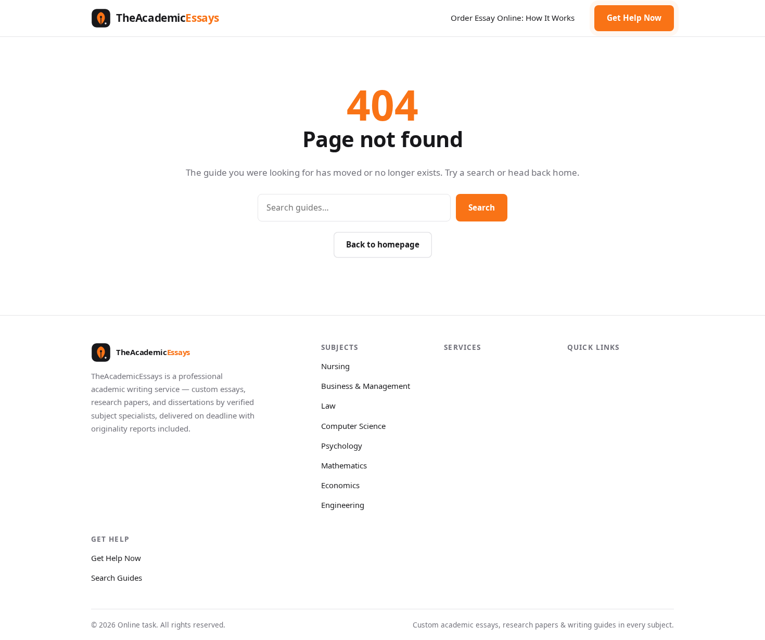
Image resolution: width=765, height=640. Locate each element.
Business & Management (365, 386)
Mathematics (344, 465)
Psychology (341, 445)
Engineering (342, 505)
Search (481, 207)
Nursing (335, 366)
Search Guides (116, 577)
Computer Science (353, 426)
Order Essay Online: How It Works (513, 17)
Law (328, 405)
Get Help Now (634, 17)
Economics (340, 485)
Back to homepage (382, 244)
